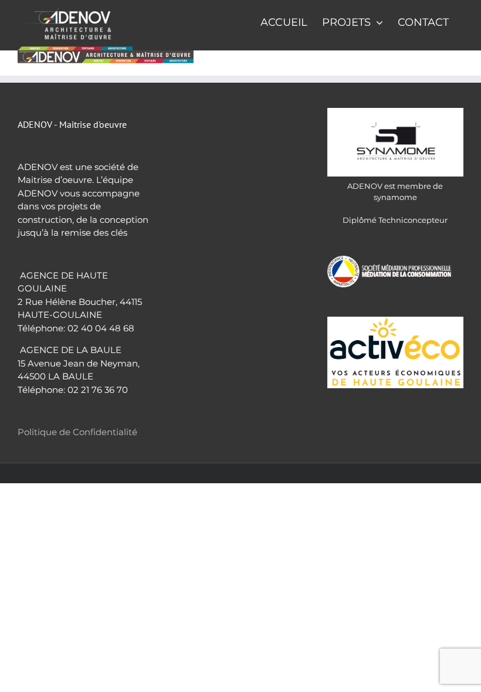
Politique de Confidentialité (77, 431)
